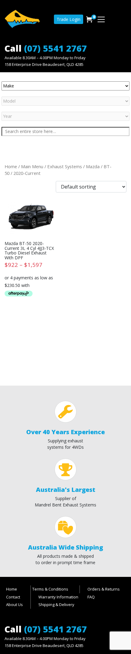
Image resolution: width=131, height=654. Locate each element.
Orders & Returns (103, 589)
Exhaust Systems (64, 166)
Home (11, 166)
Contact (13, 597)
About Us (14, 604)
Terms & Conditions (50, 589)
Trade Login (68, 19)
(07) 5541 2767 (55, 48)
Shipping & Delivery (56, 604)
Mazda (93, 166)
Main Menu (32, 166)
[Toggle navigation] (101, 19)
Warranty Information (58, 597)
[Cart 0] (89, 19)
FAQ (91, 597)
